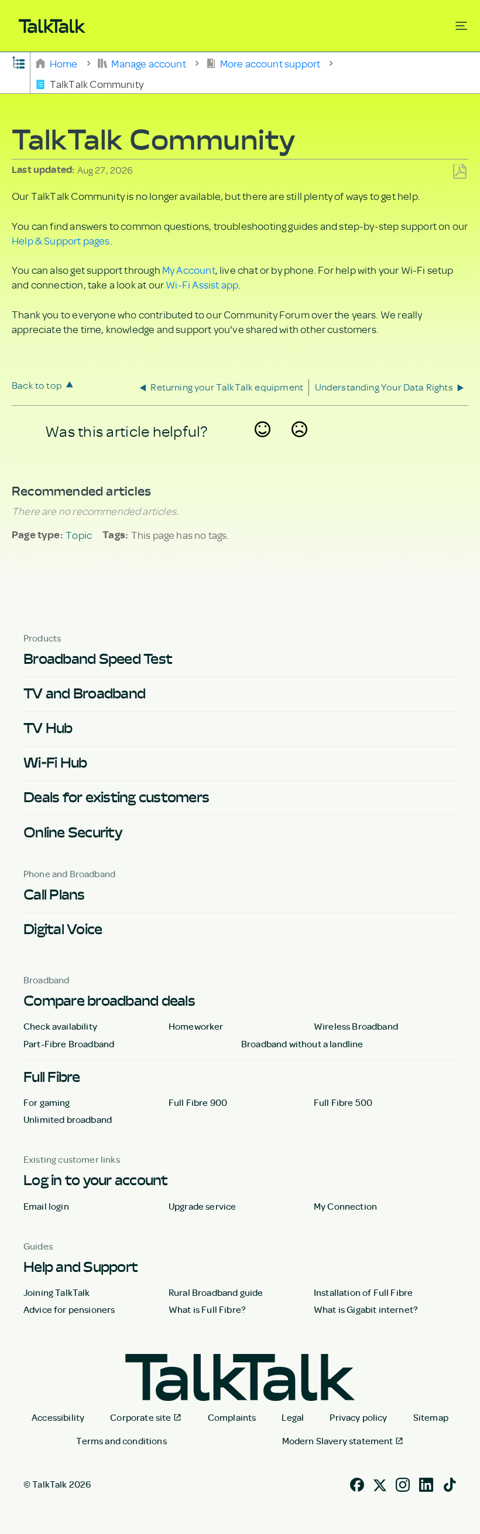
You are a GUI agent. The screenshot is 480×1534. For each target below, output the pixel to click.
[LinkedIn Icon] (426, 1483)
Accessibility (58, 1417)
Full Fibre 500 (343, 1102)
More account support (270, 62)
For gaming (46, 1102)
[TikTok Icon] (450, 1483)
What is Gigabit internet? (366, 1309)
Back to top (37, 385)
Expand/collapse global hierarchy (18, 61)
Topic (79, 534)
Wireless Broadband (356, 1026)
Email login (46, 1206)
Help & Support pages (61, 240)
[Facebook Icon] (357, 1483)
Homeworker (196, 1026)
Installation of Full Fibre (363, 1292)
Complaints (232, 1417)
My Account (188, 269)
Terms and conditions (121, 1441)
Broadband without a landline (302, 1044)
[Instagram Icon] (403, 1483)
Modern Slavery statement (337, 1441)
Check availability (60, 1026)
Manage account (148, 62)
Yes (263, 445)
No (299, 445)
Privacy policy (358, 1417)
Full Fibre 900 (198, 1102)
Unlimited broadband (67, 1119)
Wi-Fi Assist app (202, 284)
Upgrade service (202, 1206)
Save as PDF (459, 172)
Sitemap (430, 1417)
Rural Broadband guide (216, 1292)
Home (63, 62)
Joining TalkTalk (56, 1292)
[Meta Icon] (379, 1483)
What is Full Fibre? (207, 1309)
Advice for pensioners (69, 1309)
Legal (293, 1417)
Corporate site (140, 1417)
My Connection (345, 1206)
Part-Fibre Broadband (68, 1044)
